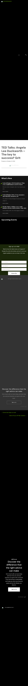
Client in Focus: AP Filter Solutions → (18, 415)
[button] (14, 238)
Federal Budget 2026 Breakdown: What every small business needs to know (14, 183)
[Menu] (19, 55)
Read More (5, 191)
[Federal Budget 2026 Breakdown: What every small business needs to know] (14, 228)
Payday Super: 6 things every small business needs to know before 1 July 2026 (14, 207)
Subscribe (14, 273)
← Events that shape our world (8, 412)
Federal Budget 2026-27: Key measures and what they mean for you (13, 195)
